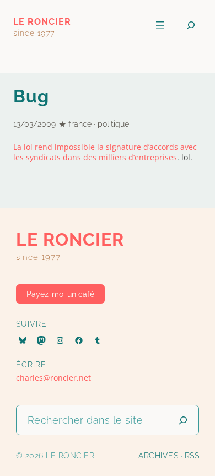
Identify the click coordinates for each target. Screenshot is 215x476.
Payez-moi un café (60, 294)
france (80, 124)
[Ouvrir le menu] (159, 25)
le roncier (42, 22)
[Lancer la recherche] (183, 420)
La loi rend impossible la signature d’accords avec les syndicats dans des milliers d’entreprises (105, 152)
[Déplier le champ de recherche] (191, 25)
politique (113, 124)
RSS (192, 455)
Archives (158, 455)
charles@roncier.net (53, 377)
